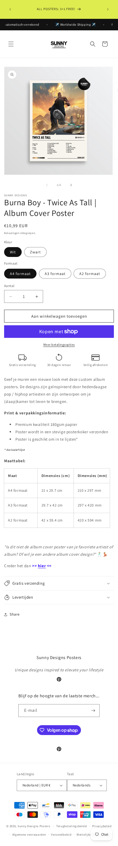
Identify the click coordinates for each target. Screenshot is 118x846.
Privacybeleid (102, 826)
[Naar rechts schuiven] (71, 185)
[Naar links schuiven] (47, 185)
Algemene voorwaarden (29, 834)
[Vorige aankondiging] (10, 9)
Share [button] (15, 614)
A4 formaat (20, 273)
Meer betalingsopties (59, 345)
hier (42, 565)
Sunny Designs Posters (34, 826)
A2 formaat (89, 273)
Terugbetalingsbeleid (71, 826)
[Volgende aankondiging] (108, 9)
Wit (13, 252)
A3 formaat (55, 273)
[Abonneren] (93, 710)
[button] (11, 44)
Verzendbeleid (61, 834)
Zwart (35, 252)
